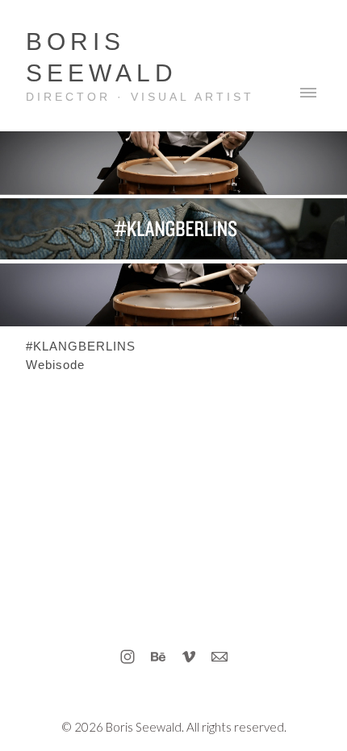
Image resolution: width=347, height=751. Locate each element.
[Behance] (158, 657)
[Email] (219, 657)
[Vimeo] (189, 657)
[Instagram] (127, 657)
